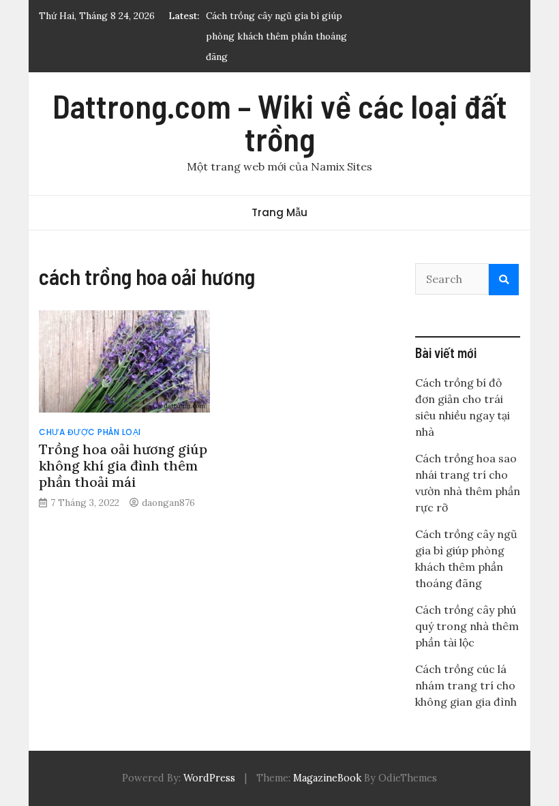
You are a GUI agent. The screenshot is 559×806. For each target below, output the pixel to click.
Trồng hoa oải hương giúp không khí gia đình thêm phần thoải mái (123, 465)
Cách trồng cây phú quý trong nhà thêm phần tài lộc (467, 626)
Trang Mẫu (279, 212)
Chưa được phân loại (90, 432)
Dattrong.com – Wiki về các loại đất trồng (279, 122)
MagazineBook (327, 778)
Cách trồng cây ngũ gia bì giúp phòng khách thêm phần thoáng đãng (276, 36)
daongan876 (168, 502)
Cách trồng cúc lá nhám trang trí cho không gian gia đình (466, 685)
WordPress (209, 778)
